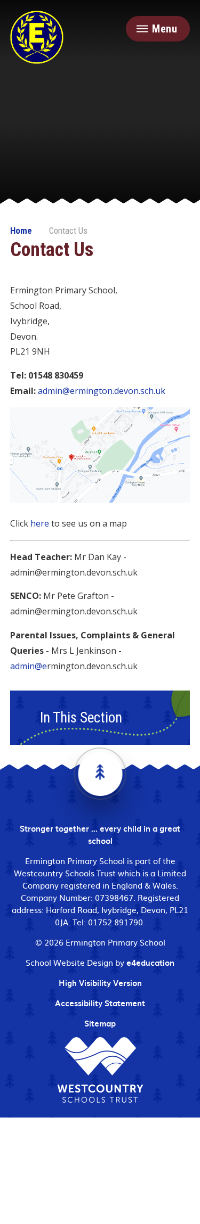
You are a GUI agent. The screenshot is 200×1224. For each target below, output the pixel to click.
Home (21, 230)
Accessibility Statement (100, 1003)
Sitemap (100, 1023)
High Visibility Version (100, 983)
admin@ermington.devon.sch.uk (101, 391)
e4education (150, 962)
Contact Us (68, 230)
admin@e (28, 666)
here (39, 523)
